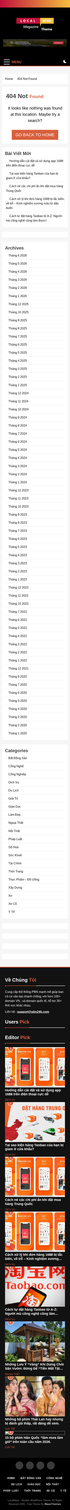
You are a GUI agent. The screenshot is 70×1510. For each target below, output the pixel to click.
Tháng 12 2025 (18, 304)
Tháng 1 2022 (17, 660)
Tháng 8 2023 (17, 522)
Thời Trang (15, 871)
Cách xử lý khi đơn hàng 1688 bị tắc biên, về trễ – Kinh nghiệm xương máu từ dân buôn (35, 203)
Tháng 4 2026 (17, 271)
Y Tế (11, 911)
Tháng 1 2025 (17, 385)
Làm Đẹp (14, 814)
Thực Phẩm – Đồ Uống (23, 879)
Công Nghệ (16, 766)
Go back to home (35, 134)
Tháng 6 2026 (17, 255)
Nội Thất (14, 831)
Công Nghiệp (17, 774)
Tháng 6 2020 (17, 692)
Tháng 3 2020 (17, 717)
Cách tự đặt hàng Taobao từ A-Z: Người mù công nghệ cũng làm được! (31, 1313)
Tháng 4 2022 (17, 636)
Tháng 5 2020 (17, 700)
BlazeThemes (53, 1503)
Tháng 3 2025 (17, 368)
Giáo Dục (14, 806)
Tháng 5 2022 (17, 627)
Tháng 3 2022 (17, 644)
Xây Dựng (15, 887)
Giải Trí (13, 798)
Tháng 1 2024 (17, 482)
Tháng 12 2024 (18, 393)
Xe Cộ (12, 903)
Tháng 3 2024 (17, 466)
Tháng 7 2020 (17, 684)
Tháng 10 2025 (18, 312)
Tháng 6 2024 (17, 441)
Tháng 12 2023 (18, 490)
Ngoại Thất (15, 822)
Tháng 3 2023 (17, 563)
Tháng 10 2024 (18, 409)
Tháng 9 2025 (17, 320)
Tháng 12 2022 (18, 587)
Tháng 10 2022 (18, 603)
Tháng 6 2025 (17, 344)
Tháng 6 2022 (17, 619)
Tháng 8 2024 (17, 425)
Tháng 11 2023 (18, 498)
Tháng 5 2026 (17, 263)
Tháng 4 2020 (17, 708)
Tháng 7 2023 (17, 530)
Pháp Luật (15, 839)
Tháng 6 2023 (17, 538)
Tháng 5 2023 (17, 546)
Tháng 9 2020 (17, 676)
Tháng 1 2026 (17, 296)
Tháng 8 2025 (17, 328)
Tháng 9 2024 (17, 417)
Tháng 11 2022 (18, 595)
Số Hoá (13, 847)
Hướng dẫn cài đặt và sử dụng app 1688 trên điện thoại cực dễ (33, 1092)
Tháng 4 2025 (17, 360)
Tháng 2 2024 (17, 474)
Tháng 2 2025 (17, 376)
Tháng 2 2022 (17, 652)
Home (11, 1478)
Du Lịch (13, 790)
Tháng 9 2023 (17, 514)
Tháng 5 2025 (17, 352)
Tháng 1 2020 (17, 733)
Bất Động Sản (17, 758)
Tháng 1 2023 (17, 579)
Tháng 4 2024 (17, 457)
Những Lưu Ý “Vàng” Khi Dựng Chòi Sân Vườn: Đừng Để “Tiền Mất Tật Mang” (34, 1368)
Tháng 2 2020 (17, 725)
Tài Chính (14, 863)
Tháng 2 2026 (17, 287)
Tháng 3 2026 (17, 279)
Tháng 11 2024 (18, 401)
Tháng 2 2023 (17, 571)
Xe (10, 895)
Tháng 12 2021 (18, 668)
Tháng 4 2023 (17, 555)
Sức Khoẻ (15, 855)
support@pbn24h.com (33, 1011)
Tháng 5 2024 (17, 449)
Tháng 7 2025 (17, 336)
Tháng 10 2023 (18, 506)
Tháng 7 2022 (17, 611)
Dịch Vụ (13, 782)
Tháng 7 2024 (17, 433)
